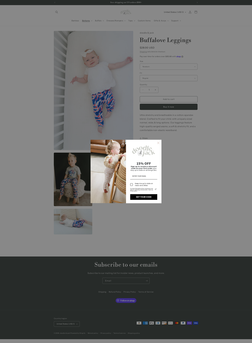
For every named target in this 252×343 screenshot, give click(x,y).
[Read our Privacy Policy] (155, 189)
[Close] (158, 143)
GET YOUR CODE (143, 197)
